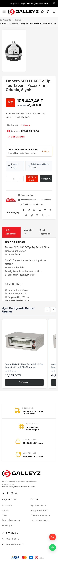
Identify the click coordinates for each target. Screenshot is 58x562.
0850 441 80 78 (12, 539)
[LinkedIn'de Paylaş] (39, 210)
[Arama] (42, 12)
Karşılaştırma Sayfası (40, 520)
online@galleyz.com (14, 544)
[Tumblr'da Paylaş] (42, 215)
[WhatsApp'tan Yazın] (52, 547)
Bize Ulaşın (7, 525)
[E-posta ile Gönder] (48, 215)
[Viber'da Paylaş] (37, 215)
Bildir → (46, 151)
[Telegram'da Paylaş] (50, 210)
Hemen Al (46, 178)
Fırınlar (18, 20)
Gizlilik (5, 515)
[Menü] (4, 12)
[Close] (54, 3)
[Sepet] (54, 12)
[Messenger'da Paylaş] (26, 215)
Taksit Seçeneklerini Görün (40, 166)
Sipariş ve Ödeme (38, 505)
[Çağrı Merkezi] (48, 12)
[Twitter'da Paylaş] (29, 210)
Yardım (5, 510)
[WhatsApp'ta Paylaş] (34, 210)
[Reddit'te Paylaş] (32, 215)
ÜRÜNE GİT (24, 382)
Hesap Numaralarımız (40, 510)
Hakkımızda (7, 505)
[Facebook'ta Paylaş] (23, 210)
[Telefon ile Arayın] (52, 537)
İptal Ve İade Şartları (11, 520)
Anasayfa (6, 20)
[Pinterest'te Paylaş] (45, 210)
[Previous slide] (47, 309)
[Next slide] (53, 309)
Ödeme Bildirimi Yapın (40, 515)
